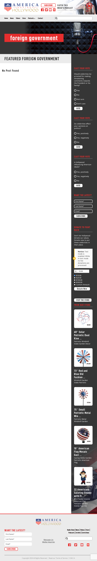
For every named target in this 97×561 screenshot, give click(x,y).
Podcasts (31, 18)
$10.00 (78, 275)
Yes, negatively (83, 138)
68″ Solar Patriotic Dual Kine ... (82, 335)
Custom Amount (83, 284)
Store (24, 18)
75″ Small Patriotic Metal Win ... (82, 413)
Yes (78, 90)
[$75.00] (83, 396)
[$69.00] (83, 435)
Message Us (48, 540)
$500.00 (79, 282)
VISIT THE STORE (82, 300)
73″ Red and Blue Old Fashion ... (81, 374)
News (12, 18)
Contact (40, 18)
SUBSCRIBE (48, 5)
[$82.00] (83, 318)
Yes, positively (82, 133)
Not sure (80, 99)
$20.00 (78, 278)
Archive (78, 533)
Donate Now (82, 289)
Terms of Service (62, 558)
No (78, 95)
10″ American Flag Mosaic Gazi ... (81, 451)
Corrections (85, 533)
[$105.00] (83, 476)
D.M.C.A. (72, 558)
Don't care (81, 103)
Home (6, 18)
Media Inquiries (48, 542)
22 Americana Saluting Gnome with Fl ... (83, 493)
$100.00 (79, 280)
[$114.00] (83, 357)
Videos (18, 18)
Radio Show (71, 530)
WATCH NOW (88, 11)
